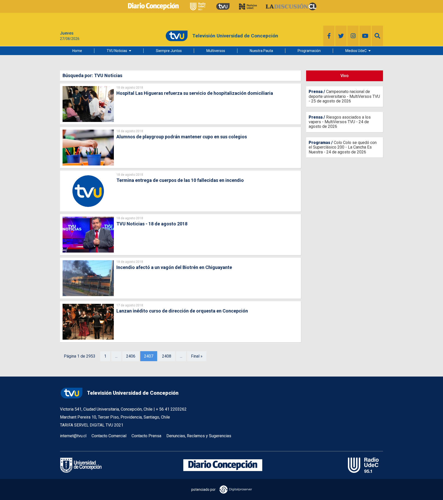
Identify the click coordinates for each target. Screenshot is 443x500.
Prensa (316, 91)
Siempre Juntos (169, 51)
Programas (319, 142)
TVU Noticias (117, 51)
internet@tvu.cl (73, 435)
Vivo (344, 75)
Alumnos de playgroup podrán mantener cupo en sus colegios (181, 136)
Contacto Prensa (146, 435)
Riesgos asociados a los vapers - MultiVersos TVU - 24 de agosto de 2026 (340, 122)
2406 (130, 356)
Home (77, 51)
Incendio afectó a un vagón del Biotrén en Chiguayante (174, 267)
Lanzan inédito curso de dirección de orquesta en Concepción (182, 311)
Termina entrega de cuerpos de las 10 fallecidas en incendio (180, 180)
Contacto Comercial (109, 435)
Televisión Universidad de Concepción (132, 393)
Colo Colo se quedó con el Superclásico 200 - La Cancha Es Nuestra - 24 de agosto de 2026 (343, 147)
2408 (166, 356)
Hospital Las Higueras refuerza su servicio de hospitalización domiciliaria (194, 93)
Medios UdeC (356, 51)
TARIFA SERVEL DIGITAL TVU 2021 (91, 425)
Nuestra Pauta (261, 51)
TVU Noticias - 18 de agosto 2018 (151, 223)
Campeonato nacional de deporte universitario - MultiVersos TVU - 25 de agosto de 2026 (344, 96)
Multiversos (215, 51)
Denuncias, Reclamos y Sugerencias (198, 435)
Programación (309, 51)
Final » (197, 356)
